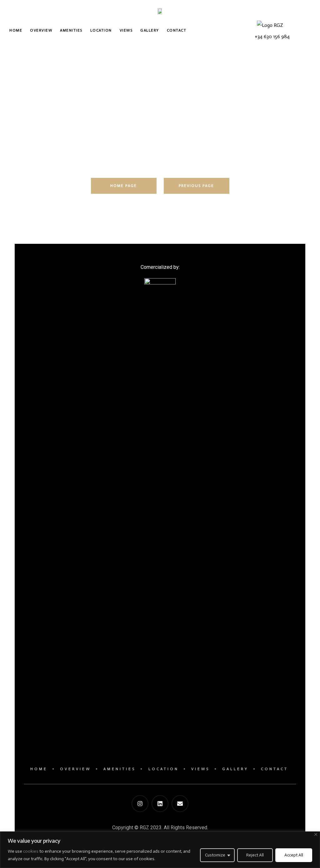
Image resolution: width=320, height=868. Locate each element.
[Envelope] (180, 803)
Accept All (293, 855)
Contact (177, 30)
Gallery (149, 30)
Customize (215, 855)
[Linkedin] (160, 803)
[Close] (315, 834)
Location (101, 30)
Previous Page (196, 185)
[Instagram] (140, 803)
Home (15, 30)
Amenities (71, 30)
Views (126, 30)
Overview (41, 30)
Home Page (123, 185)
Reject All (255, 855)
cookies (31, 851)
